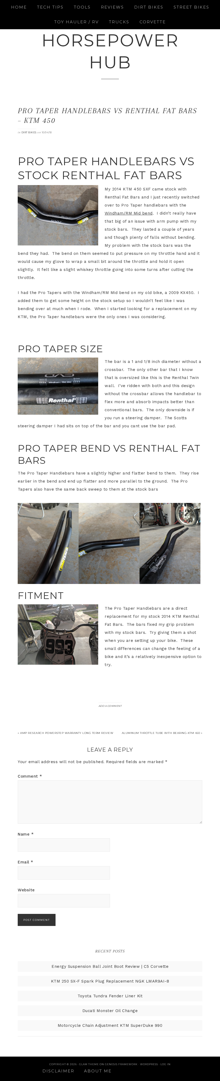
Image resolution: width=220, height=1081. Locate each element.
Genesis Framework (121, 1064)
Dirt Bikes (28, 132)
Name (26, 834)
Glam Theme (89, 1064)
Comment (30, 776)
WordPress (149, 1064)
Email (25, 862)
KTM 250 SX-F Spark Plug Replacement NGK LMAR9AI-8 (110, 981)
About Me (98, 1070)
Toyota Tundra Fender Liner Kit (110, 996)
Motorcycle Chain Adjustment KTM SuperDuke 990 (110, 1025)
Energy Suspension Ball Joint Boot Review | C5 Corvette (110, 966)
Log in (165, 1064)
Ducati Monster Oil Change (110, 1010)
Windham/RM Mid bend (129, 213)
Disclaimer (58, 1070)
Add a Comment (110, 705)
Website (26, 890)
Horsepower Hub (110, 51)
